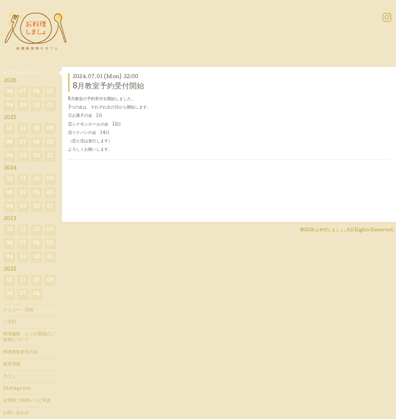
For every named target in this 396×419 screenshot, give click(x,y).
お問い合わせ (16, 413)
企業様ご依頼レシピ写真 (27, 400)
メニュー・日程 (18, 310)
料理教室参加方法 (20, 352)
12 (9, 128)
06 (36, 92)
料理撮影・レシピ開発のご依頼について (29, 337)
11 (23, 128)
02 (36, 105)
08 (9, 92)
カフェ (9, 376)
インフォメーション (22, 72)
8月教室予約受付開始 (108, 86)
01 (50, 105)
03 (23, 105)
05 (50, 92)
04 (9, 105)
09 (50, 128)
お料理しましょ (330, 230)
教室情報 (11, 364)
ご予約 (9, 322)
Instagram (17, 388)
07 (22, 92)
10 (36, 128)
